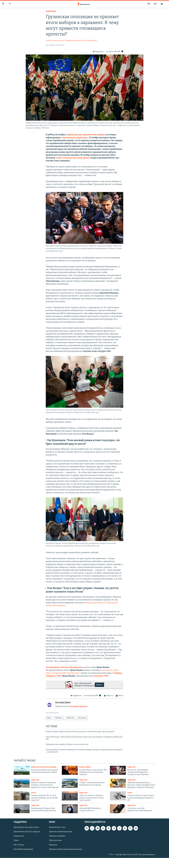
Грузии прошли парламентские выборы (86, 135)
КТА (155, 4)
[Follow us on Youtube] (97, 828)
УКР (148, 4)
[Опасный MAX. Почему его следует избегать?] (70, 808)
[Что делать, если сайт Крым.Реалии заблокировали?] (118, 808)
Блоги (33, 793)
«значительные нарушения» (74, 138)
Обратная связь (55, 840)
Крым (129, 793)
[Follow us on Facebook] (86, 828)
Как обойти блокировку (23, 849)
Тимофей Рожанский (73, 41)
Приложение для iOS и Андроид (27, 832)
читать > (99, 685)
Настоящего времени (78, 706)
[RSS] (125, 828)
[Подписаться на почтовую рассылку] (136, 828)
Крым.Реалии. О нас (57, 827)
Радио (16, 840)
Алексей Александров (55, 41)
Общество (131, 767)
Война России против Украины (43, 767)
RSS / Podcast (19, 845)
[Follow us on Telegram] (114, 828)
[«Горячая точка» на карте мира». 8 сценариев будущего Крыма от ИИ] (118, 795)
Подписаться (19, 836)
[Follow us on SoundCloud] (119, 828)
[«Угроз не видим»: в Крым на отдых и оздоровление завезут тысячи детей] (70, 795)
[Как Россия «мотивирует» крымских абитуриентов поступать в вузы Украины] (118, 770)
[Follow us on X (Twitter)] (92, 828)
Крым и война (85, 767)
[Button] (98, 51)
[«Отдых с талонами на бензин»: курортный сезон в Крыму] (70, 783)
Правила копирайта (57, 836)
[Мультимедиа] (161, 4)
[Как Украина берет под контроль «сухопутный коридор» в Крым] (22, 770)
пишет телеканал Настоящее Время (72, 158)
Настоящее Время (89, 41)
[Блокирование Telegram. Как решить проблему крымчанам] (22, 808)
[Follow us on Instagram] (103, 828)
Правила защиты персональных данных (65, 849)
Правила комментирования (60, 832)
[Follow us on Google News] (108, 828)
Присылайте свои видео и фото (26, 827)
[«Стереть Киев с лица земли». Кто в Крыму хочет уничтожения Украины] (70, 770)
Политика (51, 11)
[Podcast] (130, 828)
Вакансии (53, 845)
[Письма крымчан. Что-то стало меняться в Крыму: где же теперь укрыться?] (22, 795)
